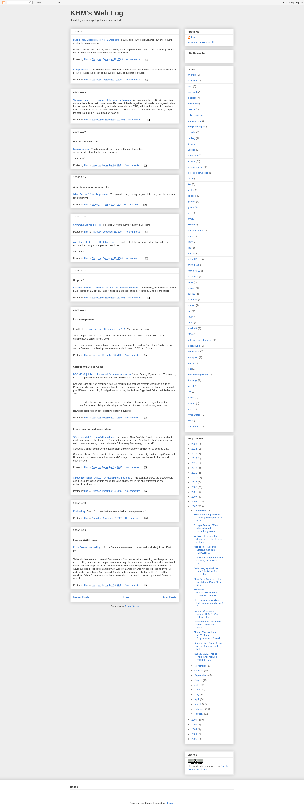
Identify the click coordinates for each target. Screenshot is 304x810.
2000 (194, 738)
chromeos (193, 103)
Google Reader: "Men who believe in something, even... (206, 528)
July (197, 684)
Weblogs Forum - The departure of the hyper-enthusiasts (102, 100)
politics (191, 293)
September (200, 675)
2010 (194, 482)
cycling (191, 138)
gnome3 (192, 207)
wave (190, 420)
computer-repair (196, 126)
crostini (191, 132)
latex (190, 236)
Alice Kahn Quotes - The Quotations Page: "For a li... (207, 581)
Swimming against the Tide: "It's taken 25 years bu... (206, 571)
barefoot (192, 80)
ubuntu (191, 403)
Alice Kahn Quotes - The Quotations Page (94, 242)
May (197, 694)
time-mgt (192, 380)
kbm (193, 37)
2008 (194, 491)
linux (190, 241)
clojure (191, 109)
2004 (194, 719)
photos (191, 288)
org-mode (193, 276)
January (199, 713)
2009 (194, 487)
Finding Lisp (79, 511)
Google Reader (80, 69)
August (198, 680)
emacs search (195, 167)
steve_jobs (194, 351)
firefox (191, 190)
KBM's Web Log (96, 13)
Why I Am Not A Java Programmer (90, 194)
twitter (191, 397)
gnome (191, 201)
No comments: (133, 59)
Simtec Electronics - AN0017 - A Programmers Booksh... (208, 635)
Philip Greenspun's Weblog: (87, 547)
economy (193, 155)
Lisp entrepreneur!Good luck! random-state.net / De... (208, 603)
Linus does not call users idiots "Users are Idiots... (207, 624)
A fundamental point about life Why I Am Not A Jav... (208, 560)
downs (191, 144)
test (190, 368)
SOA (190, 334)
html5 (191, 218)
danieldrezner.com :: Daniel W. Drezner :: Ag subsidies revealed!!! (106, 287)
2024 (194, 444)
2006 (194, 501)
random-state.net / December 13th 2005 (105, 329)
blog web (193, 92)
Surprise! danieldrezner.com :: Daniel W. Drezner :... (207, 592)
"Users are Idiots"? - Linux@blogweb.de (93, 437)
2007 (194, 496)
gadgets (192, 195)
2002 (194, 729)
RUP (190, 316)
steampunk (194, 345)
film (189, 184)
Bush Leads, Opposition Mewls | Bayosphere (96, 39)
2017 (194, 463)
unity (190, 409)
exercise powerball (198, 172)
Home (125, 597)
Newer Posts (81, 597)
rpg (189, 311)
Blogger (169, 803)
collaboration (195, 115)
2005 (194, 506)
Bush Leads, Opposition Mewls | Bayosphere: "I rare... (208, 517)
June (197, 689)
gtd (189, 213)
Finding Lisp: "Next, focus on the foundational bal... (208, 646)
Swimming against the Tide (87, 225)
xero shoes (194, 426)
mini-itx (191, 253)
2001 (194, 734)
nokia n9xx (194, 264)
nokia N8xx (194, 259)
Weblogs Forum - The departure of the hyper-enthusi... (208, 539)
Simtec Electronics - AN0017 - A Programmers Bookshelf (102, 477)
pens (190, 282)
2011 (194, 477)
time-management (198, 374)
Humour (192, 224)
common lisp (195, 121)
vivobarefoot (194, 414)
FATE (191, 178)
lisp (189, 247)
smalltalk (192, 328)
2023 (194, 448)
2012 (194, 472)
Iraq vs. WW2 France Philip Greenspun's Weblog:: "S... (205, 656)
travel (191, 386)
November (200, 665)
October (199, 670)
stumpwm (193, 357)
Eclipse (191, 149)
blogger (192, 97)
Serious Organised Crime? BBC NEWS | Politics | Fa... (206, 613)
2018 (194, 458)
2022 (194, 453)
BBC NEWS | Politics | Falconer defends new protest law (102, 374)
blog (190, 86)
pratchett (192, 299)
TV (189, 391)
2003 (194, 724)
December (200, 510)
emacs (191, 161)
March (198, 704)
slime (190, 322)
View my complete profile (201, 42)
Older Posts (169, 597)
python (191, 305)
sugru (191, 363)
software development (200, 339)
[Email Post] (146, 59)
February (199, 709)
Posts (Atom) (132, 606)
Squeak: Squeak (81, 149)
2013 (194, 467)
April (197, 699)
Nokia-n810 (194, 270)
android (192, 74)
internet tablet (195, 230)
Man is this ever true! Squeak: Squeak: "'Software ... (205, 549)
